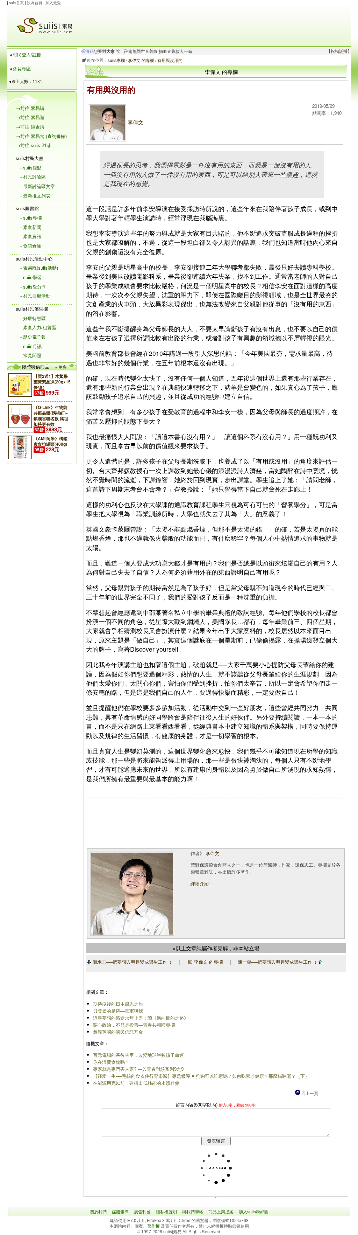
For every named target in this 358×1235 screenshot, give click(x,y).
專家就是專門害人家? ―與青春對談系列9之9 (138, 1069)
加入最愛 (53, 2)
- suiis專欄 (31, 217)
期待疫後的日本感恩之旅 (118, 1003)
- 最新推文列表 (35, 195)
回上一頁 (309, 1093)
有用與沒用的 (169, 60)
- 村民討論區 (33, 176)
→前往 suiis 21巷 (33, 145)
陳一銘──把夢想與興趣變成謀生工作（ (278, 961)
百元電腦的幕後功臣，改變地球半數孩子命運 (138, 1055)
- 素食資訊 (30, 236)
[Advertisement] (217, 21)
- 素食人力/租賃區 (38, 327)
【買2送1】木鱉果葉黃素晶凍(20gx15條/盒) (52, 381)
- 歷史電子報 (33, 336)
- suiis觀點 (31, 167)
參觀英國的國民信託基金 (118, 1031)
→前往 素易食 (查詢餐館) (41, 136)
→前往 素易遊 (30, 117)
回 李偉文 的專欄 (205, 961)
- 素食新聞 (30, 227)
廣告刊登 (142, 1211)
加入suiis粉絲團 (253, 1211)
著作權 (154, 1226)
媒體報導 (120, 1211)
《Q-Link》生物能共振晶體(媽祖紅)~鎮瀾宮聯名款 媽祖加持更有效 (51, 415)
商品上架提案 (221, 1211)
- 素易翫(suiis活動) (39, 267)
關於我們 (98, 1211)
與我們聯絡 (192, 1211)
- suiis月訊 (31, 346)
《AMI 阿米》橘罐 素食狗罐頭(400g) (50, 441)
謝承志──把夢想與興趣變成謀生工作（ (131, 961)
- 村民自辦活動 (35, 295)
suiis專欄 (116, 60)
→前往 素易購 (30, 108)
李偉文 (135, 122)
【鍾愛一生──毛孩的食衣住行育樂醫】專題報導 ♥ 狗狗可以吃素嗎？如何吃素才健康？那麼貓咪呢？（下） (201, 1076)
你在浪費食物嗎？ (111, 1062)
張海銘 (87, 51)
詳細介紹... (202, 883)
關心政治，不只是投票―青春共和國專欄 (134, 1024)
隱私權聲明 (166, 1211)
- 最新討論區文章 (37, 186)
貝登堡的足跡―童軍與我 (118, 1010)
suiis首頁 (16, 2)
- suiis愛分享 (33, 286)
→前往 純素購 (30, 126)
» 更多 (61, 367)
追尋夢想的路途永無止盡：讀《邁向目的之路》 (140, 1017)
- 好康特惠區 (33, 318)
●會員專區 (20, 68)
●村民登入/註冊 (25, 54)
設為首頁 (34, 2)
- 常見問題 (30, 355)
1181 (37, 81)
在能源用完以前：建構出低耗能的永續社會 (136, 1083)
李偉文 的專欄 (141, 60)
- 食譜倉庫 (30, 245)
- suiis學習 (31, 277)
